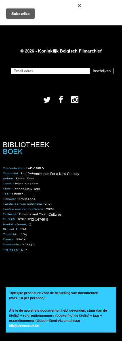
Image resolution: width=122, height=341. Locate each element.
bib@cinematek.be (24, 326)
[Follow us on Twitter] (47, 99)
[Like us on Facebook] (61, 99)
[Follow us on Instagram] (75, 99)
